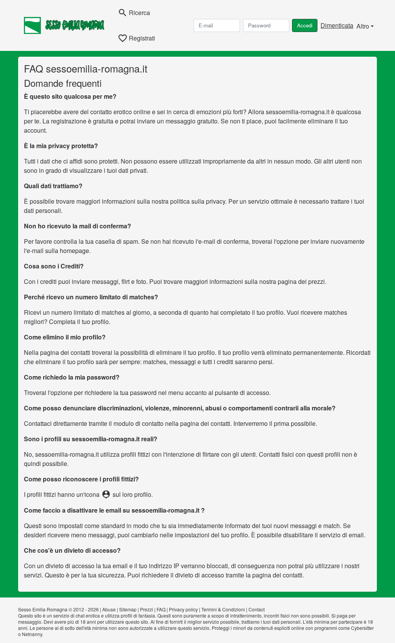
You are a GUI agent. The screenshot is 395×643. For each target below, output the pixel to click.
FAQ (161, 609)
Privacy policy (183, 609)
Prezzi (146, 609)
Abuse (109, 609)
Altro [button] (362, 26)
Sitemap (128, 609)
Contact (256, 609)
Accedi (304, 25)
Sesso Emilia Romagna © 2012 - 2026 (58, 609)
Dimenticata (337, 25)
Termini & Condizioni (223, 609)
